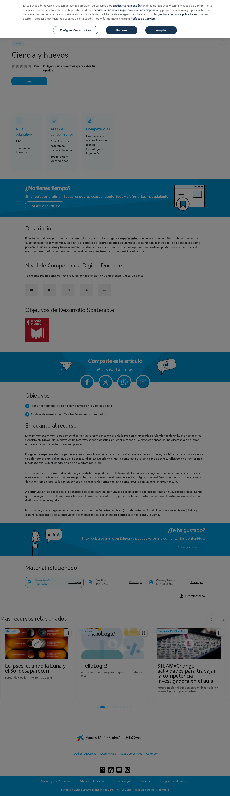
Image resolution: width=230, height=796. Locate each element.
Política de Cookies (143, 19)
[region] (115, 19)
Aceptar (161, 30)
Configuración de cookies (75, 30)
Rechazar (122, 30)
